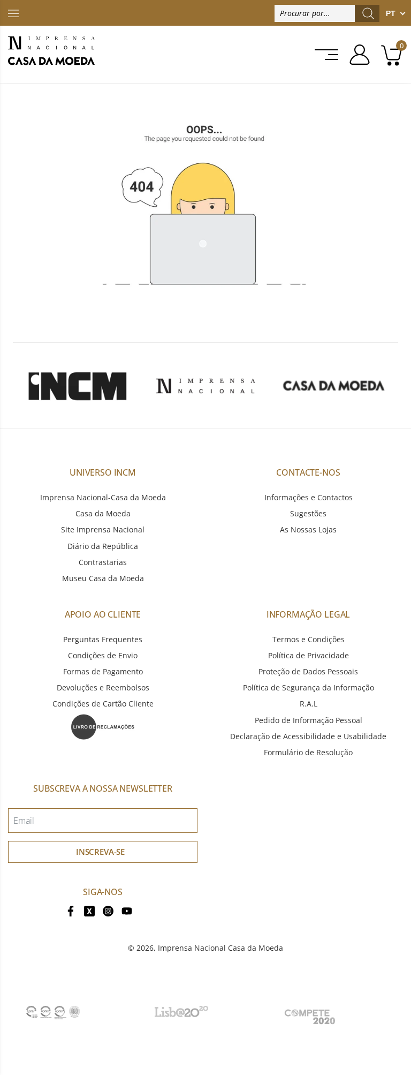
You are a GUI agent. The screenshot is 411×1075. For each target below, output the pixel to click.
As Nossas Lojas (308, 529)
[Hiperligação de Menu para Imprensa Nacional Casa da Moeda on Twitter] (89, 910)
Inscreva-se (100, 851)
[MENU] (323, 54)
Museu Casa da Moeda (103, 578)
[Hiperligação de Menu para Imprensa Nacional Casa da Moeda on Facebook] (70, 910)
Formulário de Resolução (308, 752)
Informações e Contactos (308, 497)
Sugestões (308, 513)
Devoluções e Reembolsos (103, 687)
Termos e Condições (308, 639)
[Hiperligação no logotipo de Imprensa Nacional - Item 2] (205, 386)
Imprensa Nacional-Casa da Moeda (103, 497)
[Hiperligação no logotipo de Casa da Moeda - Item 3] (334, 386)
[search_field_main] (368, 13)
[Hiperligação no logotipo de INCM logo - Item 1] (77, 386)
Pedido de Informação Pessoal (308, 720)
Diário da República (102, 546)
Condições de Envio (103, 655)
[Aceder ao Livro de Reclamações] (103, 725)
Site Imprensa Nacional (102, 529)
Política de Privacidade (308, 655)
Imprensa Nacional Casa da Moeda (220, 948)
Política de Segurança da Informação (308, 687)
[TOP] (13, 12)
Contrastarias (103, 562)
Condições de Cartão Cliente (103, 703)
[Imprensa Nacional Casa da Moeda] (51, 54)
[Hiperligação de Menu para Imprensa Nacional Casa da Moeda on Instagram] (108, 910)
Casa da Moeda (103, 513)
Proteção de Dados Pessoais (308, 671)
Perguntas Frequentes (102, 639)
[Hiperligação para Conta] (355, 54)
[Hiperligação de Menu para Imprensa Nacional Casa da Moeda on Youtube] (126, 910)
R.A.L (308, 703)
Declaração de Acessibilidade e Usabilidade (308, 736)
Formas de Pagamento (103, 671)
